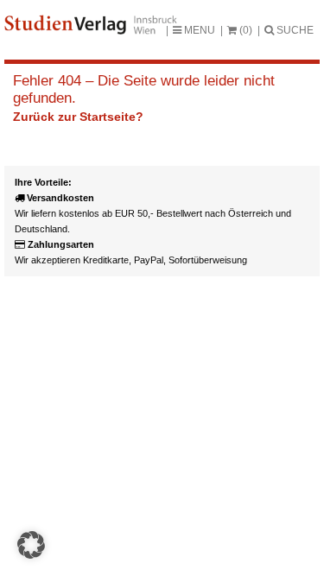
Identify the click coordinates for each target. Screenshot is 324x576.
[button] (31, 545)
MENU (198, 30)
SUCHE (294, 30)
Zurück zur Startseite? (78, 116)
